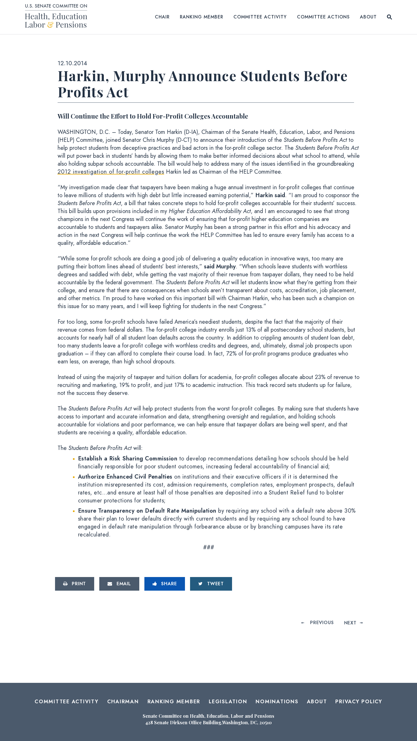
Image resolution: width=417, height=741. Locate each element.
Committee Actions (323, 17)
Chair (162, 17)
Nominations (277, 701)
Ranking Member (201, 17)
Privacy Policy (358, 701)
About (368, 17)
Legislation (228, 701)
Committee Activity (260, 17)
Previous (322, 622)
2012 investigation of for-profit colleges (111, 172)
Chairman (123, 701)
